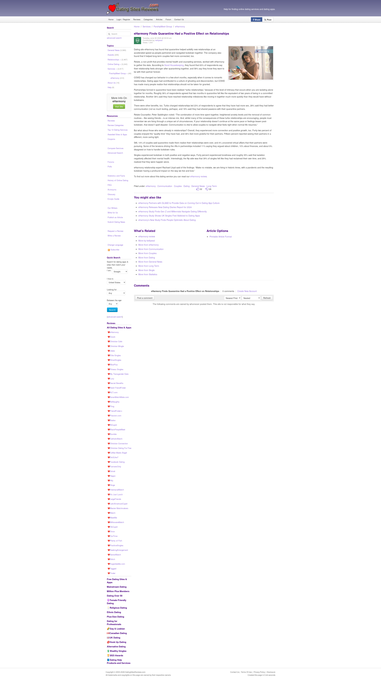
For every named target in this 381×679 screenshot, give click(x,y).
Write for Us (113, 212)
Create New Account (247, 291)
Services (147, 26)
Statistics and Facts (116, 175)
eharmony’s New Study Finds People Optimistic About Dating (167, 219)
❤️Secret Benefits (115, 383)
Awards (113, 54)
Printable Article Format (221, 236)
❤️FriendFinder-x (115, 410)
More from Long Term (148, 265)
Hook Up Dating (118, 642)
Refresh (267, 297)
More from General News (150, 261)
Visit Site (119, 106)
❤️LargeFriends (114, 499)
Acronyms (112, 189)
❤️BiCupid (112, 424)
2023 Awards (116, 655)
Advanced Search (115, 152)
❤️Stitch (111, 559)
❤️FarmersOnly (114, 466)
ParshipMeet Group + (120, 73)
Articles (159, 19)
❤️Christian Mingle (116, 346)
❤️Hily (110, 480)
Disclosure (271, 672)
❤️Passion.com (114, 415)
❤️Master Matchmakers (118, 508)
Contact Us (179, 19)
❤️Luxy (111, 378)
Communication (164, 186)
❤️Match (111, 512)
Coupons (111, 139)
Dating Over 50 (114, 595)
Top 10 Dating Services (118, 129)
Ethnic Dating (114, 612)
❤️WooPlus (113, 364)
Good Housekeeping (174, 65)
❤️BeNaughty (114, 401)
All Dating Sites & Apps (119, 327)
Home (110, 19)
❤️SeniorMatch (114, 554)
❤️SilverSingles (114, 360)
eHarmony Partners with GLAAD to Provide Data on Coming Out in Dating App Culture (179, 202)
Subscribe (114, 249)
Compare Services (116, 148)
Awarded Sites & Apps (117, 134)
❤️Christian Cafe (115, 341)
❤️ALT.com (113, 392)
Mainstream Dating (117, 586)
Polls (110, 166)
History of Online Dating (118, 180)
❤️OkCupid (112, 526)
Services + (115, 68)
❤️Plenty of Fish (115, 540)
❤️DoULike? (113, 457)
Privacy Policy (259, 672)
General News (198, 186)
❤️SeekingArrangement (118, 550)
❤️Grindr (111, 471)
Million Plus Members (118, 591)
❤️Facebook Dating (116, 461)
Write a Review (114, 235)
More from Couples (147, 253)
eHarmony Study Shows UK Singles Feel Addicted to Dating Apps (169, 215)
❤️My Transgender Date (118, 373)
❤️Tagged (112, 568)
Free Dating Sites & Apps (117, 581)
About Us (113, 82)
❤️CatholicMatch (115, 438)
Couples (178, 186)
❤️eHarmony (113, 332)
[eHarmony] (137, 42)
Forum (168, 19)
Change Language (115, 244)
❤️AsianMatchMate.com (118, 397)
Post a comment (144, 297)
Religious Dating (118, 607)
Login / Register (123, 19)
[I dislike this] (207, 189)
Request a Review (115, 231)
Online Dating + (117, 64)
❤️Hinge (111, 485)
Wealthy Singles (118, 651)
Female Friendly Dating (116, 601)
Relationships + (117, 59)
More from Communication (151, 249)
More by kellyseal (146, 240)
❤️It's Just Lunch (115, 494)
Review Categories (116, 125)
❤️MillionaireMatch (116, 522)
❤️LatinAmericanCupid (117, 503)
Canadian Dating (118, 633)
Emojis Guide (113, 198)
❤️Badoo (111, 420)
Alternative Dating (116, 646)
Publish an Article (115, 217)
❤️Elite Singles (114, 355)
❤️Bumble (112, 434)
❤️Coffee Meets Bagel (117, 452)
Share (257, 19)
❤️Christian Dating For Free (119, 448)
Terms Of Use (246, 672)
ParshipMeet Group (163, 26)
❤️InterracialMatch (116, 489)
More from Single (146, 270)
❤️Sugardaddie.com (116, 563)
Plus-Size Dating (115, 616)
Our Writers (112, 208)
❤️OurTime (112, 536)
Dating (187, 186)
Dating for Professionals (114, 622)
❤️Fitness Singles (115, 369)
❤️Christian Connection (118, 443)
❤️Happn (111, 475)
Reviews (136, 19)
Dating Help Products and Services (118, 661)
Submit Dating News (116, 221)
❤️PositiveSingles (115, 545)
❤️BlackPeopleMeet (116, 429)
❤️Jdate (111, 350)
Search (112, 309)
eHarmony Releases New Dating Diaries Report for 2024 (165, 207)
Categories (148, 19)
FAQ (109, 184)
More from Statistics (147, 274)
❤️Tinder (111, 573)
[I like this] (197, 189)
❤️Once (111, 531)
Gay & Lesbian (117, 628)
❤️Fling (111, 406)
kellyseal (159, 40)
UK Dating (115, 637)
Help (111, 87)
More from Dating (146, 257)
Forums (111, 161)
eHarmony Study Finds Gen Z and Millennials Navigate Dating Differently (172, 211)
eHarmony (180, 26)
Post (268, 19)
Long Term (212, 186)
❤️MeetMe (112, 517)
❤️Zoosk (111, 336)
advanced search (114, 37)
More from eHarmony (148, 244)
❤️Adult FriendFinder (117, 387)
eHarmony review (198, 176)
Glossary (111, 194)
